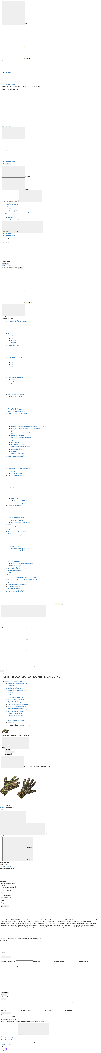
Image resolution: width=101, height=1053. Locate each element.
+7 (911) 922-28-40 (10, 72)
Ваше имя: (5, 240)
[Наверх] (12, 663)
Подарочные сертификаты (15, 219)
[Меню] (13, 7)
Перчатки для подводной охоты (16, 695)
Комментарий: (6, 261)
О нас (9, 208)
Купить (3, 999)
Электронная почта (6, 667)
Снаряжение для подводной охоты (14, 320)
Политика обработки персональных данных (20, 212)
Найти (21, 267)
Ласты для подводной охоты (16, 697)
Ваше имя (13, 961)
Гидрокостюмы (12, 692)
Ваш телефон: (6, 242)
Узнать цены (4, 906)
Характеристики (9, 752)
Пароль (31, 667)
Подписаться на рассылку (8, 1019)
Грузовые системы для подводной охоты (19, 710)
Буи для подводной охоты (15, 713)
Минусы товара (83, 961)
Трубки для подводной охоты (16, 701)
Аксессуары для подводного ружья (17, 706)
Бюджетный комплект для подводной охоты (17, 590)
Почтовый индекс (6, 895)
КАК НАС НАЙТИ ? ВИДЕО (12, 205)
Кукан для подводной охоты (15, 715)
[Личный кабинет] (13, 279)
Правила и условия (13, 210)
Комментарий (68, 1010)
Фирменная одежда (13, 724)
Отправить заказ (6, 1013)
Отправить (5, 263)
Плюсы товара (59, 961)
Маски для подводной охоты (16, 699)
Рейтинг (18, 966)
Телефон (22, 1010)
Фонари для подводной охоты (16, 720)
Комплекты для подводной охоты (17, 690)
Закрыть (7, 163)
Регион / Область (6, 890)
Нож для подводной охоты (15, 718)
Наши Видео (11, 722)
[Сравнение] (13, 291)
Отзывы (8, 754)
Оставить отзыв (6, 956)
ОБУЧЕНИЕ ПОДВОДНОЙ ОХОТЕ (14, 591)
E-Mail (44, 1010)
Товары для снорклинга (11, 574)
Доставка (10, 215)
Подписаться (22, 1034)
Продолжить (4, 992)
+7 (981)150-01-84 (10, 84)
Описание (8, 749)
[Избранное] (36, 291)
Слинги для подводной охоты (16, 708)
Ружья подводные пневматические (18, 704)
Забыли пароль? (5, 669)
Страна (3, 885)
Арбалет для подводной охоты (16, 703)
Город (2, 900)
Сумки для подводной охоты (16, 711)
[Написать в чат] (23, 611)
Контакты (7, 203)
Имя (2, 1010)
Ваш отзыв (36, 961)
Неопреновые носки (13, 694)
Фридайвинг (8, 528)
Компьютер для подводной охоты (17, 717)
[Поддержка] (13, 133)
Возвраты (10, 217)
